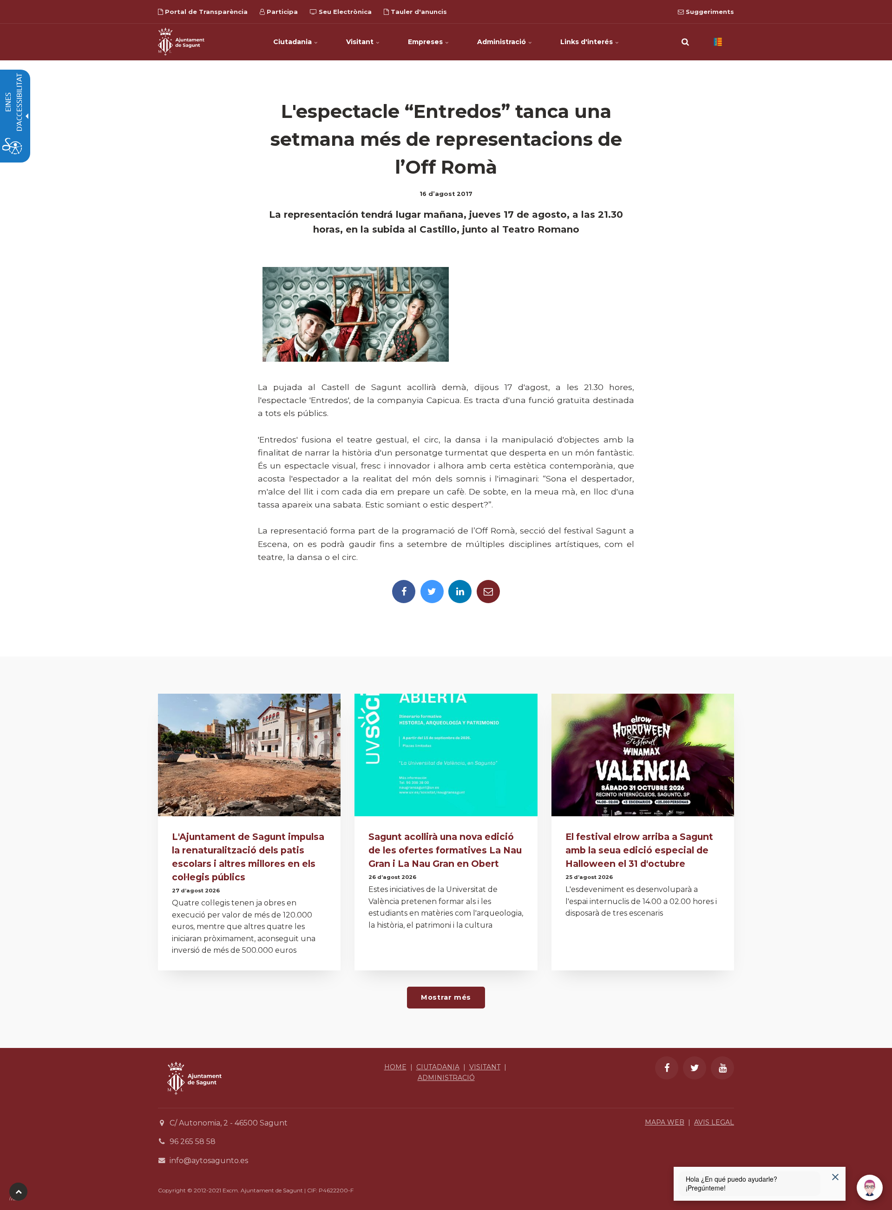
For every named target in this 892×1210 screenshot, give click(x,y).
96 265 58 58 (193, 1141)
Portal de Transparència (205, 11)
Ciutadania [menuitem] (293, 42)
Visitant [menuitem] (360, 42)
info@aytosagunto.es (209, 1160)
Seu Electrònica (344, 11)
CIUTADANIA (437, 1067)
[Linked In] (460, 591)
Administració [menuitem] (502, 42)
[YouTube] (722, 1068)
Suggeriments (709, 11)
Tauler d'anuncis (418, 11)
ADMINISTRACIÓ (446, 1077)
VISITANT (484, 1067)
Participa (281, 11)
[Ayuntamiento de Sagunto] (194, 1101)
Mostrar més (446, 997)
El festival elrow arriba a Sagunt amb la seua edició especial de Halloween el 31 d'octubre (639, 850)
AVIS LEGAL (714, 1122)
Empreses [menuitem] (426, 42)
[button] (685, 41)
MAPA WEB (664, 1122)
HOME (395, 1067)
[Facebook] (403, 591)
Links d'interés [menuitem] (587, 42)
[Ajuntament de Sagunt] (181, 41)
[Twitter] (432, 591)
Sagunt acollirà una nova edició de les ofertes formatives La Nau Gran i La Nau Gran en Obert (445, 850)
